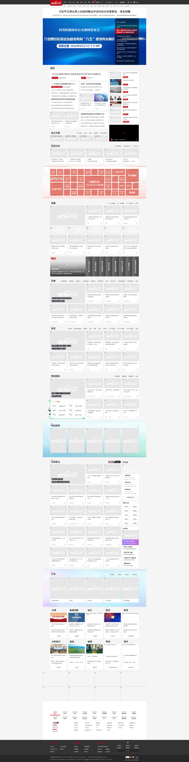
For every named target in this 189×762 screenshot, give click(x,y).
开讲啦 (97, 725)
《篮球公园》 (127, 482)
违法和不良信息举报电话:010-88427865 (99, 757)
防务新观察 (64, 281)
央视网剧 (121, 203)
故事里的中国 (132, 723)
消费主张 (71, 544)
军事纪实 (78, 281)
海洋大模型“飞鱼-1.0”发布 (129, 662)
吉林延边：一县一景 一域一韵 (76, 662)
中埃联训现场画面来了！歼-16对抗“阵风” (58, 539)
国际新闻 (53, 126)
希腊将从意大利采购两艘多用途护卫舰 (71, 122)
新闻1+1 (89, 482)
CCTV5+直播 (120, 328)
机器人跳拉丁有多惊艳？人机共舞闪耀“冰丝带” (94, 625)
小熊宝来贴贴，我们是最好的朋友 (112, 411)
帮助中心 (86, 751)
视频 (77, 2)
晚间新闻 (98, 723)
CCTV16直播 (129, 328)
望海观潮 (125, 223)
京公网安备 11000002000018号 (94, 759)
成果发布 (137, 745)
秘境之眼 (76, 730)
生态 (74, 6)
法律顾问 (107, 749)
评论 (74, 2)
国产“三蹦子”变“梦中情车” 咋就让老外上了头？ (76, 539)
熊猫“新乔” (129, 396)
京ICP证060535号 (53, 759)
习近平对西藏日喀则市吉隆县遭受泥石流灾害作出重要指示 (76, 74)
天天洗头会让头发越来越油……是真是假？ (90, 90)
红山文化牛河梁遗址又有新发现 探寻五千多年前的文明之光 (58, 630)
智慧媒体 (119, 747)
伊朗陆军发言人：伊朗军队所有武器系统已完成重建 (93, 126)
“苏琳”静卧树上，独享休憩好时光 (112, 390)
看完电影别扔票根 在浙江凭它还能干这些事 (112, 539)
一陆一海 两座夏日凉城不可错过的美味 (112, 560)
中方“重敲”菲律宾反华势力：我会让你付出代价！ (94, 217)
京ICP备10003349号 (71, 759)
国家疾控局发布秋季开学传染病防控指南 (63, 99)
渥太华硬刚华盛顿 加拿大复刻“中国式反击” (130, 217)
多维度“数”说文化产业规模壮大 (124, 34)
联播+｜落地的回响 (121, 22)
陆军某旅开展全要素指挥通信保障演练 (130, 316)
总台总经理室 (63, 746)
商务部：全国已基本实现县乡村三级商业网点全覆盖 (58, 662)
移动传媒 (76, 751)
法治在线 (89, 503)
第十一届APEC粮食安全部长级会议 (58, 656)
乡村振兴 (69, 6)
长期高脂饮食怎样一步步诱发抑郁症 (94, 662)
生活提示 (120, 727)
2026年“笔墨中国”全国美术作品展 (58, 625)
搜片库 (129, 185)
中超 (90, 328)
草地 (124, 417)
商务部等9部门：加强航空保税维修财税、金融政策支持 (64, 93)
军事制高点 (101, 281)
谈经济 (126, 519)
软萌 (128, 417)
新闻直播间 (125, 121)
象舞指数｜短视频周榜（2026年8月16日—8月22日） (76, 625)
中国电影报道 (108, 544)
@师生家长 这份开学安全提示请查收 (130, 630)
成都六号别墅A (78, 406)
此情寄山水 (90, 77)
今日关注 (53, 503)
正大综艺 (87, 727)
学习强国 (79, 133)
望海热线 (100, 751)
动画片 (119, 574)
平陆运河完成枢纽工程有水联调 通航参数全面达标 (62, 108)
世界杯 (85, 328)
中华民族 (131, 727)
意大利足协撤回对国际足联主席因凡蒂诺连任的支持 (93, 123)
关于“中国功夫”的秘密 (128, 565)
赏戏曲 (135, 523)
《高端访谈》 (127, 475)
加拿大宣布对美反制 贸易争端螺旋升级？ (76, 497)
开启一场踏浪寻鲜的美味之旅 (129, 548)
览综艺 (126, 510)
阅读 (107, 6)
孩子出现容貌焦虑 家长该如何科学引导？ (112, 518)
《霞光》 (71, 600)
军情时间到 (130, 281)
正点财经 (125, 92)
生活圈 (106, 523)
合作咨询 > (127, 750)
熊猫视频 (117, 376)
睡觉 (106, 417)
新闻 (70, 2)
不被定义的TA (114, 228)
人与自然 (76, 727)
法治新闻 (82, 108)
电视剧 (112, 574)
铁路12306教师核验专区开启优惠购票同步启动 (62, 105)
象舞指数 (74, 610)
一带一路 (79, 6)
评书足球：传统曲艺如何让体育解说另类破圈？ (76, 630)
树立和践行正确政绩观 (57, 87)
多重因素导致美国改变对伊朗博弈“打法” (93, 114)
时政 (64, 2)
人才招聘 (107, 751)
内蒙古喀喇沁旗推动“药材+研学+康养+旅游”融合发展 (76, 656)
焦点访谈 (125, 84)
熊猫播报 (124, 376)
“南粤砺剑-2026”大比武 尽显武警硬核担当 (112, 476)
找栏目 (122, 185)
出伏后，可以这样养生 (92, 656)
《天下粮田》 (108, 600)
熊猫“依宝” (93, 396)
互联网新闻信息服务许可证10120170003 (58, 757)
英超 (106, 369)
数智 (115, 6)
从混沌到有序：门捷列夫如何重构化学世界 (76, 518)
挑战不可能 (120, 723)
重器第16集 (55, 727)
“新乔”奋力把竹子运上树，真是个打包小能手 (130, 390)
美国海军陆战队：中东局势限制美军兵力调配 (76, 316)
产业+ (122, 6)
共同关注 (89, 544)
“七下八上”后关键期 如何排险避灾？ (94, 476)
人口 (97, 727)
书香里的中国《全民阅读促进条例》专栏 (112, 662)
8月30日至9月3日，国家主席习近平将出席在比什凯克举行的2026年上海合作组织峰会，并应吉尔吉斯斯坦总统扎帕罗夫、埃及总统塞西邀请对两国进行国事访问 (95, 15)
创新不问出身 (62, 77)
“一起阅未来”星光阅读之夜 (111, 656)
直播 (56, 401)
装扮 (88, 417)
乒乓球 (105, 328)
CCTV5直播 (112, 328)
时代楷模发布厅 (88, 725)
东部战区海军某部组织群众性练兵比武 (112, 316)
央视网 (75, 746)
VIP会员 (70, 328)
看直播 (132, 192)
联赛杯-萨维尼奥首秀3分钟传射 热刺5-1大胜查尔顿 (112, 364)
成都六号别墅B (62, 410)
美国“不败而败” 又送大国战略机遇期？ (94, 247)
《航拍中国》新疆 (127, 552)
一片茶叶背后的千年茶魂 (128, 559)
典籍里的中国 (88, 730)
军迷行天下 (113, 281)
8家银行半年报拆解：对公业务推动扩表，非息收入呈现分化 (112, 630)
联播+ (83, 77)
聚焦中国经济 (103, 133)
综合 (124, 348)
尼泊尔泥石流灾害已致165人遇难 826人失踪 (57, 122)
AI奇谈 (76, 228)
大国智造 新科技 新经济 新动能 (92, 160)
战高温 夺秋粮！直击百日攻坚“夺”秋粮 (125, 61)
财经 (81, 2)
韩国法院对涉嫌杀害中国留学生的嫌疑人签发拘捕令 (93, 117)
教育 (89, 2)
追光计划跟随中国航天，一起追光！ (129, 160)
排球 (52, 369)
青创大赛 (130, 203)
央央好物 (127, 6)
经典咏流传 (109, 723)
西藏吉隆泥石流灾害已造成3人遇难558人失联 (91, 87)
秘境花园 (71, 565)
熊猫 (93, 2)
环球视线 (71, 503)
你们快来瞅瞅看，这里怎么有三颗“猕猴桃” (94, 411)
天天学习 (55, 77)
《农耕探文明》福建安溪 (129, 558)
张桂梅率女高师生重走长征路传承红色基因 (94, 630)
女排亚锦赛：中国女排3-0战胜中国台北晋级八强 (58, 364)
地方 (64, 6)
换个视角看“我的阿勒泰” (128, 554)
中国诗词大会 (99, 730)
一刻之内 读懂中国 (61, 230)
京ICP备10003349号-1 (80, 759)
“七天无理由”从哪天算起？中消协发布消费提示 (62, 102)
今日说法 (76, 725)
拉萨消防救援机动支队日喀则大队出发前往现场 (76, 247)
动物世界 (131, 725)
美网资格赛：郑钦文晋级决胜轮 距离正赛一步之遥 (94, 343)
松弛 (106, 396)
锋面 (90, 133)
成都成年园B (62, 415)
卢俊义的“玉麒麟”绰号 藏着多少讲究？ (94, 518)
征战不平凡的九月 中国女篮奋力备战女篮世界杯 (76, 364)
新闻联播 (125, 77)
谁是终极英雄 (121, 281)
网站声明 (52, 751)
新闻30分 (125, 114)
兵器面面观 (86, 281)
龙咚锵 (131, 228)
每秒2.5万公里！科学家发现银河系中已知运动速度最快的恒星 (130, 248)
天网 (88, 565)
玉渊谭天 (96, 133)
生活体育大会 (126, 146)
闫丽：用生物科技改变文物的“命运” (58, 518)
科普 (95, 6)
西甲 (124, 369)
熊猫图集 (131, 376)
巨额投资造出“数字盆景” (128, 80)
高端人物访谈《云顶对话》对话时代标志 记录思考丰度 (57, 160)
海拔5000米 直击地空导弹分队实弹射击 (112, 295)
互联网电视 (86, 746)
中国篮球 (71, 369)
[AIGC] (123, 2)
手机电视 (86, 749)
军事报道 (71, 281)
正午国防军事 (54, 322)
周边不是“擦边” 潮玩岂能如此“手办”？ (94, 497)
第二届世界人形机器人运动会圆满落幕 (130, 343)
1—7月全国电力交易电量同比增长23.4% (63, 84)
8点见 (85, 133)
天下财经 (125, 106)
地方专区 (58, 189)
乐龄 (103, 6)
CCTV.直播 (108, 2)
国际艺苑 (109, 727)
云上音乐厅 (136, 146)
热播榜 (133, 175)
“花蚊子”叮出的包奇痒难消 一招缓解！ (112, 247)
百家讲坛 (89, 523)
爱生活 (126, 515)
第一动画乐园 (121, 725)
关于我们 (119, 745)
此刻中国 (59, 228)
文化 (88, 6)
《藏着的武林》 (127, 563)
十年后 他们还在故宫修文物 (129, 543)
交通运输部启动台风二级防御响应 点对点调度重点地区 (63, 96)
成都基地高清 (62, 406)
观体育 (135, 506)
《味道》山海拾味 (127, 546)
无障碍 (128, 4)
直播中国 (98, 2)
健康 (99, 6)
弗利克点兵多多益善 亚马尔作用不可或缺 (130, 364)
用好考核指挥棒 (66, 87)
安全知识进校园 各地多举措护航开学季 (130, 625)
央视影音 (76, 749)
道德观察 (107, 503)
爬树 (124, 396)
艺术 (111, 6)
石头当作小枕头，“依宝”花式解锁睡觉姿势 (94, 390)
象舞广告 (62, 749)
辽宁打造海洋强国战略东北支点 (130, 656)
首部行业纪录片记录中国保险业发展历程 (111, 160)
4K (102, 2)
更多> (137, 203)
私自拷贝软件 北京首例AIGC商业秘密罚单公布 (100, 104)
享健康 (135, 510)
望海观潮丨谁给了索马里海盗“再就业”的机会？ (58, 247)
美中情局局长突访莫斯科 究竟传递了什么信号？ (58, 497)
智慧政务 (128, 747)
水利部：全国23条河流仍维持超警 (91, 84)
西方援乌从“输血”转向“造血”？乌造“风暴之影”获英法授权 (58, 316)
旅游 (92, 6)
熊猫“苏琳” (111, 396)
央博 (84, 6)
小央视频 (112, 203)
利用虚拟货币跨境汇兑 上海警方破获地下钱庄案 (86, 104)
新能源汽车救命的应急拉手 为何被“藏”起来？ (94, 539)
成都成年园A (78, 410)
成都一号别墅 (78, 415)
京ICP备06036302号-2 (62, 759)
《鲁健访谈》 (127, 489)
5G (118, 6)
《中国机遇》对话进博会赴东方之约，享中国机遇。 (75, 160)
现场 (106, 223)
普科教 (135, 515)
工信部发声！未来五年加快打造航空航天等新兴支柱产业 (112, 625)
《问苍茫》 (90, 600)
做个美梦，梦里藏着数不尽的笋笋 (130, 411)
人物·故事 (53, 523)
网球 (88, 348)
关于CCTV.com (53, 749)
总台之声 (52, 746)
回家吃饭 (107, 565)
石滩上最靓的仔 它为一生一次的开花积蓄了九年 (76, 560)
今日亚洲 (53, 544)
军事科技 (93, 281)
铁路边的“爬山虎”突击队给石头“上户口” (112, 497)
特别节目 (134, 574)
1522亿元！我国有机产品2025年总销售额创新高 (62, 90)
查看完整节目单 (130, 497)
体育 (85, 2)
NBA (95, 328)
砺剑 (107, 281)
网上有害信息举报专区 (103, 746)
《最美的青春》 (55, 600)
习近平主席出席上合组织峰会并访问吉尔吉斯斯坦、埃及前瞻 (94, 11)
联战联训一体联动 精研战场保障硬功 (130, 295)
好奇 (92, 417)
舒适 (88, 396)
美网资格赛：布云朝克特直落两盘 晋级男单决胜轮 (112, 343)
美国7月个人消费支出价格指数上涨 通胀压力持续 (92, 120)
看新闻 (126, 506)
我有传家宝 (109, 725)
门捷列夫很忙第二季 (74, 523)
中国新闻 (125, 99)
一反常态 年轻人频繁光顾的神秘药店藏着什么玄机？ (94, 560)
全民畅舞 (53, 565)
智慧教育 (137, 747)
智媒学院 (128, 745)
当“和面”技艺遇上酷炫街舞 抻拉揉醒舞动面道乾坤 (58, 560)
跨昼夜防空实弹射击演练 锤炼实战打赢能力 (94, 295)
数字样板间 (118, 146)
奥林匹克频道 (77, 328)
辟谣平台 (100, 749)
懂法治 (126, 523)
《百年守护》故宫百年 (129, 541)
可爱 (110, 417)
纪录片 (127, 574)
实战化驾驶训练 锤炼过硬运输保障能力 (94, 316)
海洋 (126, 641)
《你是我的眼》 (126, 600)
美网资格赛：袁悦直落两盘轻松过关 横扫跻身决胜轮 (94, 364)
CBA (99, 328)
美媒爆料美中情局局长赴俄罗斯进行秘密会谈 (112, 217)
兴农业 (135, 519)
